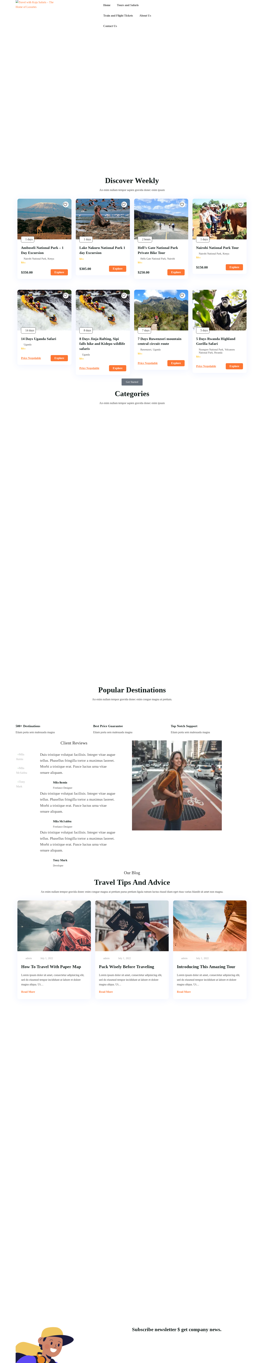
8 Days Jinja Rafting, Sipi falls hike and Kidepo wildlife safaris (102, 344)
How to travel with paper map (51, 966)
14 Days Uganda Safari (38, 339)
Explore (59, 272)
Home (106, 5)
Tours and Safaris (128, 5)
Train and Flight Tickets (118, 15)
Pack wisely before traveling (126, 966)
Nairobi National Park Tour (217, 248)
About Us (145, 15)
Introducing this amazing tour (206, 966)
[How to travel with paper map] (54, 925)
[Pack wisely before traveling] (132, 925)
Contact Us (110, 26)
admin (29, 958)
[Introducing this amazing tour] (210, 925)
